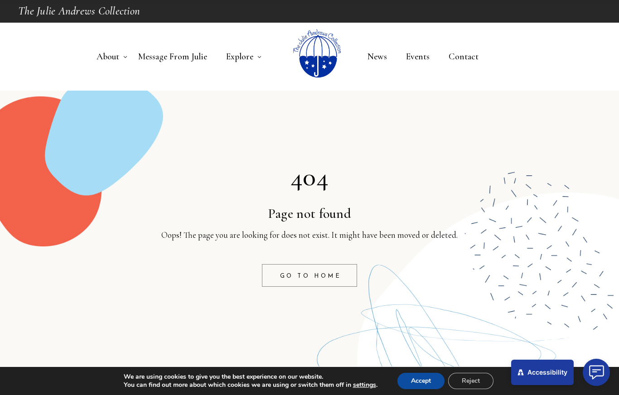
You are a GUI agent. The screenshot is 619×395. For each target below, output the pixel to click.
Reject (471, 380)
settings (364, 385)
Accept (421, 380)
